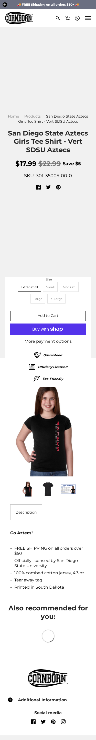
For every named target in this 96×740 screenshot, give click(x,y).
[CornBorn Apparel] (19, 18)
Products (32, 116)
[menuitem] (58, 18)
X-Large (56, 299)
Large (38, 299)
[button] (5, 4)
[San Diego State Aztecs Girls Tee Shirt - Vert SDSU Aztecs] (48, 431)
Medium (69, 287)
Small (50, 287)
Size (49, 279)
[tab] (26, 512)
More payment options (48, 341)
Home (13, 116)
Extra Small (29, 287)
